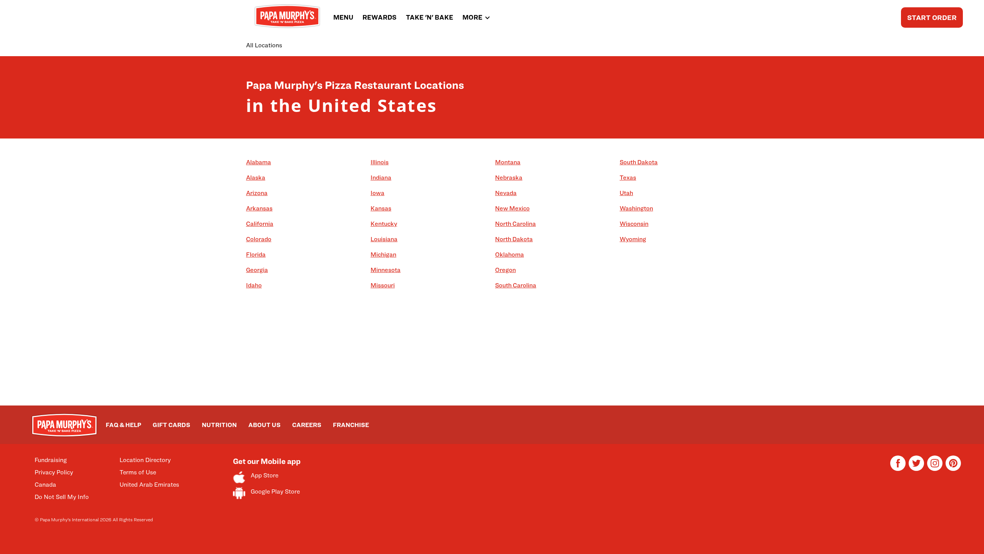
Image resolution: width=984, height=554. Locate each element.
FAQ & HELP (123, 425)
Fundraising (51, 460)
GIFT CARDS (171, 425)
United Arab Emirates (149, 484)
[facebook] (898, 468)
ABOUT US (264, 425)
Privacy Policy (54, 472)
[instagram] (934, 468)
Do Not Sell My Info (62, 497)
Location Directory (145, 460)
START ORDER (932, 17)
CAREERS (306, 425)
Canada (45, 484)
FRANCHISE (351, 425)
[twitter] (916, 468)
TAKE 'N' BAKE (429, 17)
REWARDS (379, 17)
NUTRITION (219, 425)
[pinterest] (953, 468)
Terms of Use (138, 472)
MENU (343, 17)
